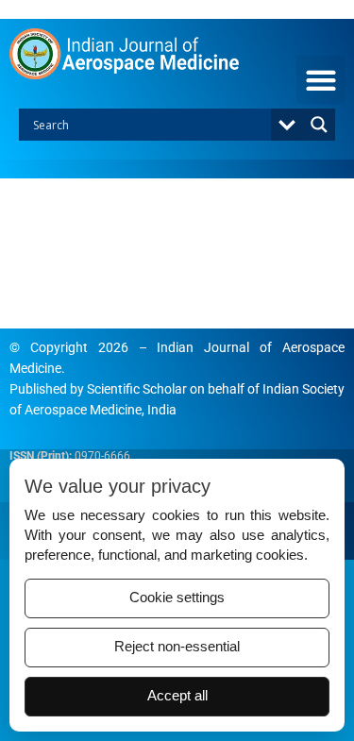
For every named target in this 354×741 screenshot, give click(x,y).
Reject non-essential (177, 646)
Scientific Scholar (137, 388)
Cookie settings (177, 597)
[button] (320, 80)
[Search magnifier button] (319, 125)
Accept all (177, 695)
